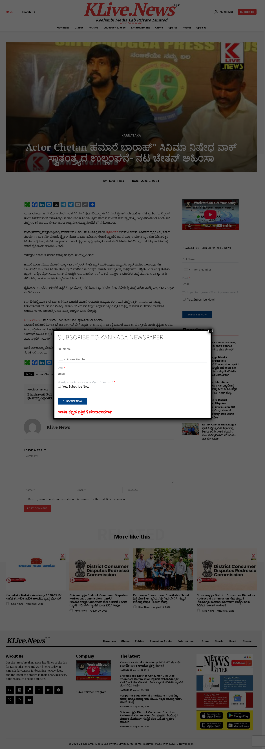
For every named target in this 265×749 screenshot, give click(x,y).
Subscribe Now (72, 401)
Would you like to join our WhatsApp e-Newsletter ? (86, 382)
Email (61, 367)
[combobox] (62, 359)
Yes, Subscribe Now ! (76, 386)
